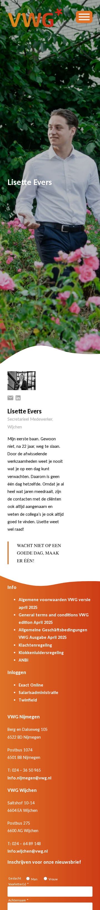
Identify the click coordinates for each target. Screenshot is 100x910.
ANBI (23, 660)
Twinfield (28, 700)
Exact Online (31, 685)
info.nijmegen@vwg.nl (29, 778)
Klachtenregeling (35, 645)
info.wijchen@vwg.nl (28, 851)
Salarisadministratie (38, 692)
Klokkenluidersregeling (41, 652)
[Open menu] (84, 17)
